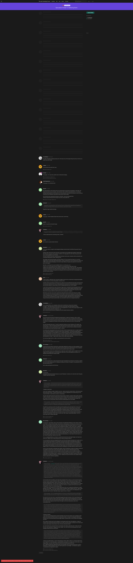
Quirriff (46, 205)
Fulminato (46, 372)
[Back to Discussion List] (1, 1)
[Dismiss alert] (32, 561)
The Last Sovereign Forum (44, 1)
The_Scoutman (47, 383)
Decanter (46, 183)
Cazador (45, 174)
